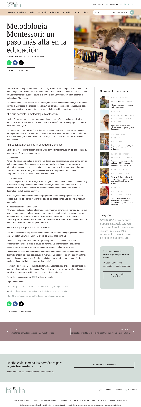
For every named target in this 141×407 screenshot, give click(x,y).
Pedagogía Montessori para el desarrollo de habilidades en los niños (38, 291)
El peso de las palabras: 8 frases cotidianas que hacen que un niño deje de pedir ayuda (122, 180)
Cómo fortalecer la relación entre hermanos (122, 106)
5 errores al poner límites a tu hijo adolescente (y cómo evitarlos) (122, 147)
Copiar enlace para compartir (20, 71)
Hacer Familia (126, 101)
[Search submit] (132, 12)
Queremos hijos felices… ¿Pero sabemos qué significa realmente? (122, 128)
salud (116, 237)
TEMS (34, 277)
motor (117, 231)
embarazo (105, 227)
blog (110, 224)
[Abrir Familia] (25, 12)
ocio (121, 234)
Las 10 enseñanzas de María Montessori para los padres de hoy (36, 296)
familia (114, 101)
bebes (104, 223)
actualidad (107, 220)
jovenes (104, 231)
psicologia (116, 122)
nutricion (113, 234)
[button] (9, 62)
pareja (114, 154)
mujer (124, 231)
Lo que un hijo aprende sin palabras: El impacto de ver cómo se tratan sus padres (122, 163)
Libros (111, 231)
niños (114, 97)
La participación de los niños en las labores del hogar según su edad (38, 286)
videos (124, 237)
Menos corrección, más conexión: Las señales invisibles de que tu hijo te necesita (122, 201)
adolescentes (118, 115)
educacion (123, 97)
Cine (114, 224)
